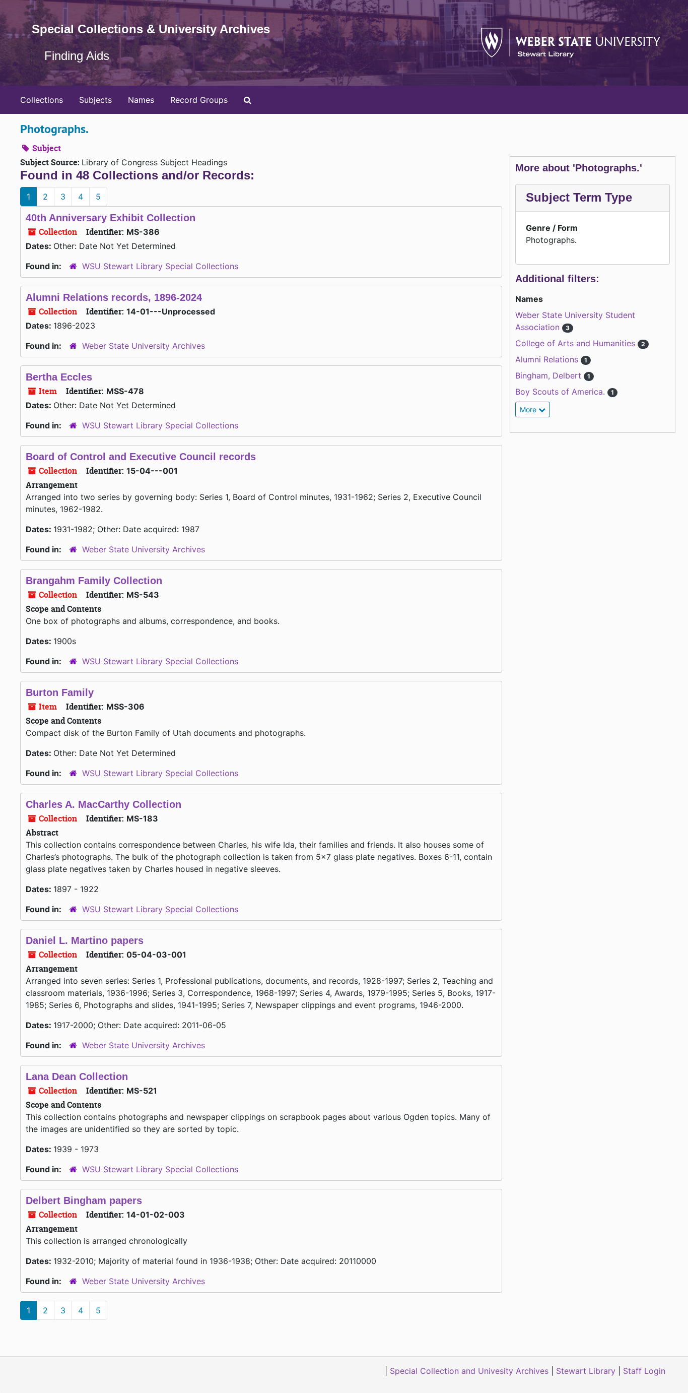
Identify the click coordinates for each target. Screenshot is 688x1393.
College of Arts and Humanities (576, 343)
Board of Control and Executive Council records (141, 456)
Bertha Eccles (59, 377)
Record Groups (199, 100)
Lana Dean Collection (77, 1076)
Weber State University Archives (143, 346)
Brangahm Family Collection (94, 580)
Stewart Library (585, 1371)
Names (141, 100)
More (529, 409)
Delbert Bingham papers (84, 1200)
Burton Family (60, 692)
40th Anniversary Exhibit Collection (110, 217)
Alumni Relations (548, 359)
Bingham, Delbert (549, 375)
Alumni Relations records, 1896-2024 (114, 297)
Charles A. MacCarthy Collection (103, 804)
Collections (41, 100)
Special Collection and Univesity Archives (469, 1371)
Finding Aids (76, 55)
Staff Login (644, 1371)
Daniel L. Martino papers (85, 940)
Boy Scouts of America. (561, 392)
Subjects (95, 100)
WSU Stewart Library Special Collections (160, 266)
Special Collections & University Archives (151, 29)
